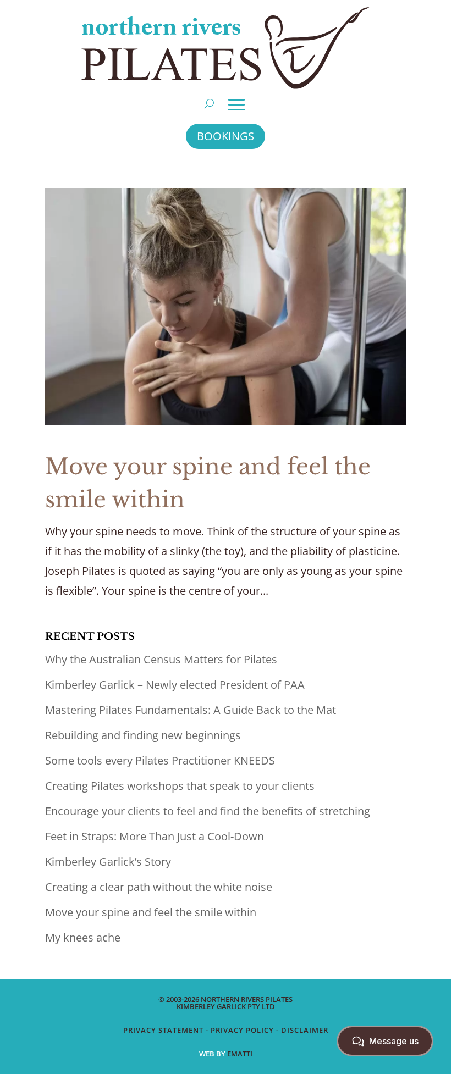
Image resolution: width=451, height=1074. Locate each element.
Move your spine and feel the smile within (150, 912)
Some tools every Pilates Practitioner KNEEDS (160, 760)
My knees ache (82, 937)
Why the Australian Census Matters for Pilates (161, 659)
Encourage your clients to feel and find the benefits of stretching (207, 811)
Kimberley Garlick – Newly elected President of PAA (175, 684)
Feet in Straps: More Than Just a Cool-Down (154, 836)
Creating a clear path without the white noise (158, 886)
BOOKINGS (225, 136)
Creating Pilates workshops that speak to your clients (180, 785)
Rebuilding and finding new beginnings (143, 735)
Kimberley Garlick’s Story (108, 861)
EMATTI (239, 1054)
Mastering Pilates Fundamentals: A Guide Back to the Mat (190, 709)
